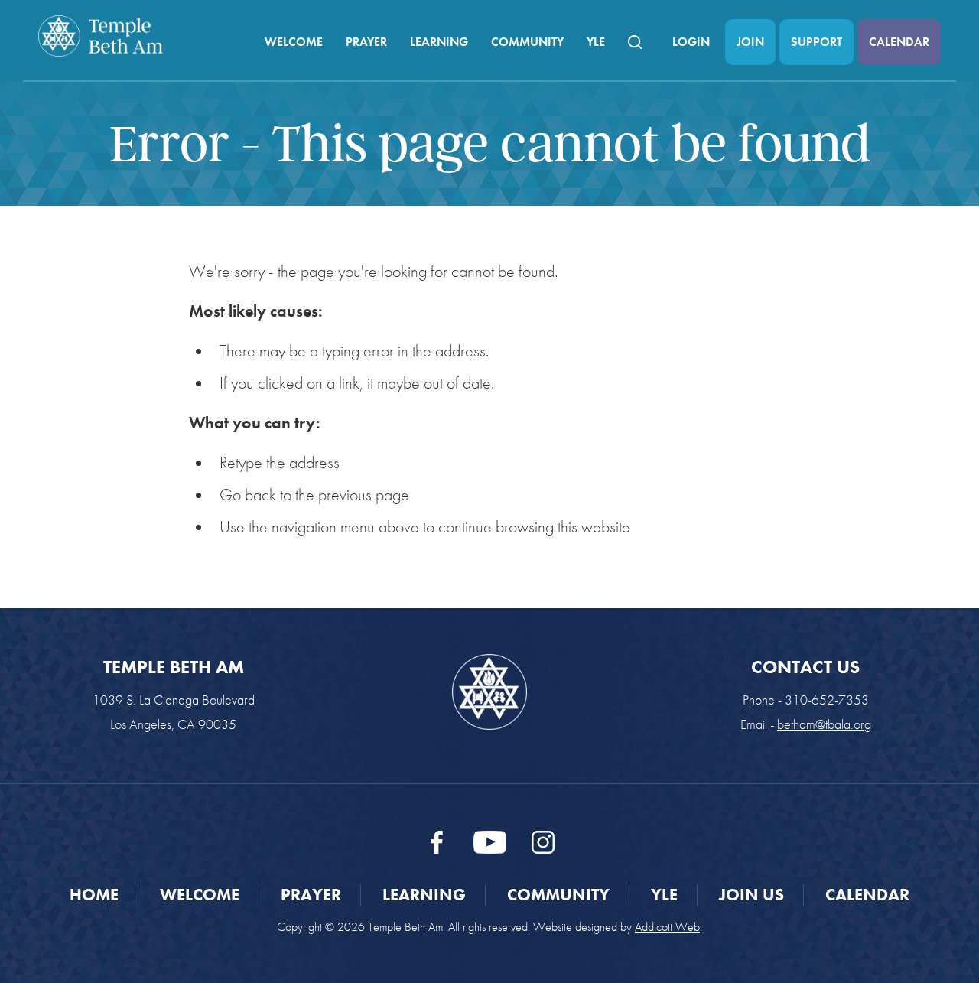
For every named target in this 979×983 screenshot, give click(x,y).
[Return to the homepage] (100, 36)
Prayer (366, 42)
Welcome (294, 42)
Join (750, 42)
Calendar (899, 42)
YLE (596, 42)
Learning (439, 42)
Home (94, 895)
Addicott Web (667, 927)
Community (527, 42)
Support (816, 42)
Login (691, 42)
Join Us (751, 895)
